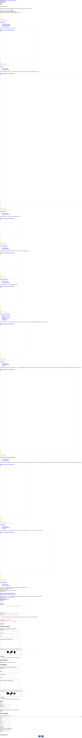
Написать (2, 29)
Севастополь (4, 318)
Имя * (1, 613)
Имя (1, 719)
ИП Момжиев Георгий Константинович (7, 457)
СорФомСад (2, 361)
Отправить (2, 623)
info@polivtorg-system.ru (4, 599)
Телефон (2, 726)
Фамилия (2, 722)
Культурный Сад (3, 211)
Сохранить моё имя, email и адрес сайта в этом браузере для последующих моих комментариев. (19, 616)
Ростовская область (6, 26)
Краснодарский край (6, 24)
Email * (1, 614)
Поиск (12, 10)
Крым (3, 316)
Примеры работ (11, 29)
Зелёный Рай (2, 524)
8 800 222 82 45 (3, 598)
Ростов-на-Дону (5, 68)
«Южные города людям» (4, 314)
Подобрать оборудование (11, 11)
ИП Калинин (2, 22)
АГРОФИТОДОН (3, 582)
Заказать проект (3, 11)
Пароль (1, 705)
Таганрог (4, 319)
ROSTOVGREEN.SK (4, 279)
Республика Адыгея (6, 25)
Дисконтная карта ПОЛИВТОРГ (6, 728)
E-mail (1, 703)
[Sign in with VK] (42, 736)
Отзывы (6, 29)
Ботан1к (1, 66)
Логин (1, 717)
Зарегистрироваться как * (5, 715)
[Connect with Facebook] (39, 736)
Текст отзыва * (3, 612)
